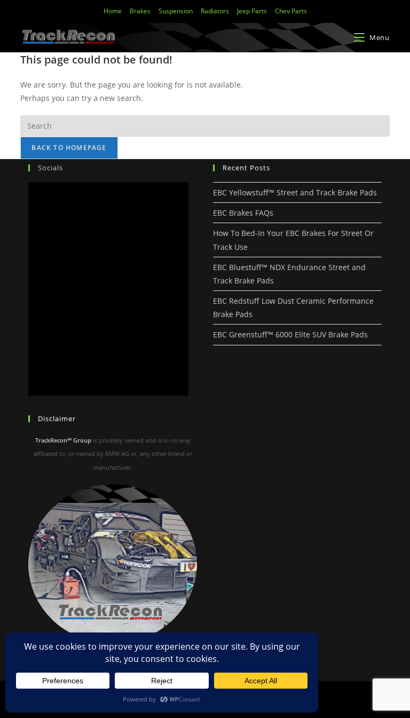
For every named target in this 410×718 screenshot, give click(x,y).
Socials (50, 167)
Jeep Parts (252, 10)
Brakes (140, 10)
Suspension (176, 10)
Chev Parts (291, 10)
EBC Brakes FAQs (243, 213)
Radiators (215, 10)
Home (113, 10)
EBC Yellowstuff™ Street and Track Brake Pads (295, 192)
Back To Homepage (68, 147)
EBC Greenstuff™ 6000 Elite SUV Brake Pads (290, 334)
